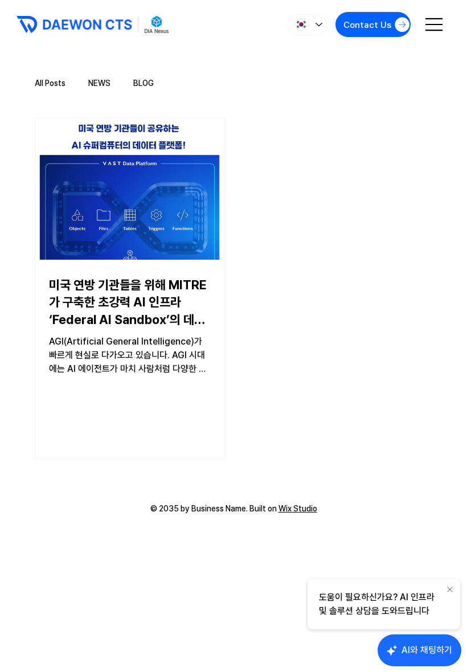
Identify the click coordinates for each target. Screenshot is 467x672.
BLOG (143, 83)
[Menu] (434, 24)
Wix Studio (297, 508)
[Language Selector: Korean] (306, 24)
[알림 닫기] (449, 590)
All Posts (50, 83)
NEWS (99, 83)
